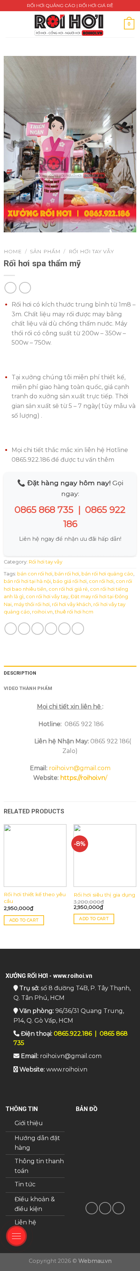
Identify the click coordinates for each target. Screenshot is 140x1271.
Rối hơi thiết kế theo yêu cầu (35, 897)
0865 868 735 (44, 509)
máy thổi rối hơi (32, 604)
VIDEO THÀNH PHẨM (28, 688)
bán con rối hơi (34, 574)
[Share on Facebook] (24, 628)
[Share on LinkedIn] (78, 628)
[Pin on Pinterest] (64, 628)
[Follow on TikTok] (91, 1208)
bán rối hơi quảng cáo (107, 574)
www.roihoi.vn (66, 1069)
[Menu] (10, 24)
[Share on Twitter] (37, 628)
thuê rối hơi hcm (74, 612)
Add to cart (24, 920)
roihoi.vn (42, 612)
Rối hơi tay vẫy (91, 251)
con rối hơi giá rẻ (68, 589)
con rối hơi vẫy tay (47, 596)
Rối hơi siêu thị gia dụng (104, 895)
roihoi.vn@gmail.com (80, 768)
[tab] (70, 673)
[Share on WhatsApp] (10, 628)
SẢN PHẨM (45, 251)
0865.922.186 (73, 1033)
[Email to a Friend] (51, 628)
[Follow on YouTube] (118, 1208)
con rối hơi (101, 581)
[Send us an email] (105, 1208)
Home (13, 251)
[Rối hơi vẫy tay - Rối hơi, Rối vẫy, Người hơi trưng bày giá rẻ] (69, 24)
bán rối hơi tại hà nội (27, 581)
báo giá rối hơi (70, 581)
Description (20, 673)
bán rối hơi (67, 574)
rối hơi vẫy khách (71, 604)
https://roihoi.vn (82, 777)
